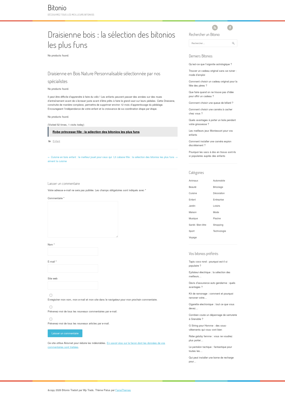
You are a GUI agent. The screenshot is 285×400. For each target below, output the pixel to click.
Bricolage (218, 186)
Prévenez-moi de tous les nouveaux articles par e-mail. (79, 323)
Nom (51, 244)
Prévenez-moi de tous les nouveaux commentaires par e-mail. (82, 311)
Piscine (217, 218)
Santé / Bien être (197, 224)
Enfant (56, 141)
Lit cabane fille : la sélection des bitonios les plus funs (145, 157)
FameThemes (123, 390)
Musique (193, 218)
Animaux (193, 180)
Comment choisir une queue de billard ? (211, 103)
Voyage (193, 237)
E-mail (52, 261)
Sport (191, 230)
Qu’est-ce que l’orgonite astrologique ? (210, 64)
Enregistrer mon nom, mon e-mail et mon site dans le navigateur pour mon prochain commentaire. (102, 299)
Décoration (219, 193)
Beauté (192, 186)
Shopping (218, 224)
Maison (193, 212)
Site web (52, 278)
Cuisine (193, 193)
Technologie (219, 230)
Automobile (219, 180)
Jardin (192, 205)
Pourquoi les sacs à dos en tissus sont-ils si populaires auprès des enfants (212, 154)
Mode (216, 212)
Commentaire (56, 198)
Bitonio (57, 7)
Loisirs (216, 205)
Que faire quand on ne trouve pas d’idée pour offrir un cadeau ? (211, 94)
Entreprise (218, 199)
